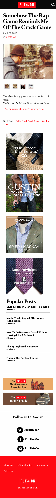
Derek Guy (11, 36)
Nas (43, 121)
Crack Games (34, 121)
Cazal (24, 121)
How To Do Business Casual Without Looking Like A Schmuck (27, 334)
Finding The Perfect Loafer (22, 358)
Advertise (8, 471)
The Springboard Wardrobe (22, 346)
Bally (18, 121)
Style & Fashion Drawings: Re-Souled (27, 306)
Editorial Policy (25, 465)
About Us (8, 465)
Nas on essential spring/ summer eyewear (25, 109)
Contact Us (42, 465)
